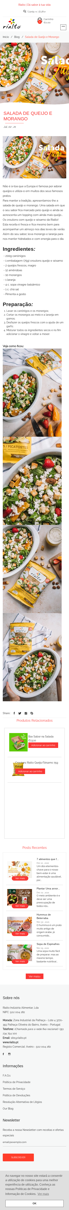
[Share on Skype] (32, 713)
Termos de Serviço (14, 1088)
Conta (31, 11)
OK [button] (34, 1203)
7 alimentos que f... (48, 859)
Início (6, 36)
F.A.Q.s (6, 1075)
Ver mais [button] (43, 1193)
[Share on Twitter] (19, 713)
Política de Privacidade (16, 1082)
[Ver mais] (19, 869)
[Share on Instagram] (26, 713)
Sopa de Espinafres (48, 944)
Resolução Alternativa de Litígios (22, 1102)
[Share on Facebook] (14, 713)
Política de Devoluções (16, 1095)
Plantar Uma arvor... (48, 888)
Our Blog (8, 1108)
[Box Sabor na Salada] (18, 742)
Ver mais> (34, 976)
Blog (17, 36)
